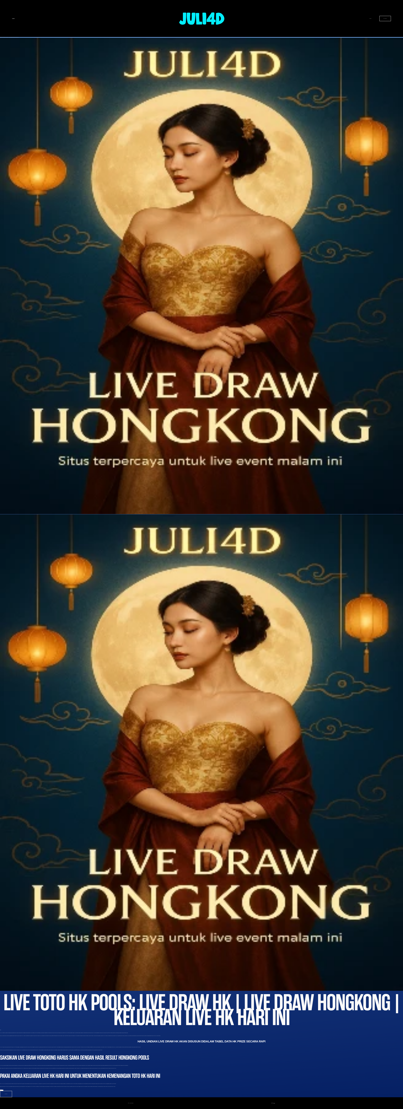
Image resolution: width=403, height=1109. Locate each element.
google (114, 1086)
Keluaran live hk (2, 1083)
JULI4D (0, 37)
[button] (6, 1094)
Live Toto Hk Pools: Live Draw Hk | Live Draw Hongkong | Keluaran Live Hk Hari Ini (9, 37)
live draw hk (13, 18)
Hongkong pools (1, 1035)
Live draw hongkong (2, 1065)
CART (370, 18)
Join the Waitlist (385, 18)
